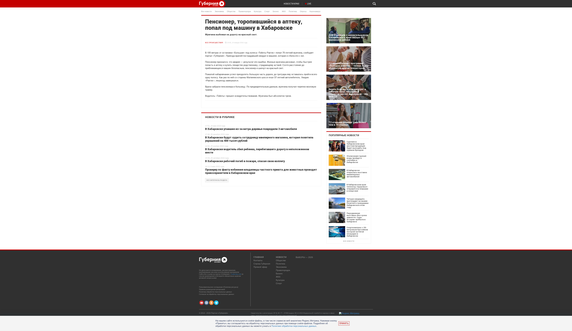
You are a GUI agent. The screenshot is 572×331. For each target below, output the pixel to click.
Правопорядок (244, 11)
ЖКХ (284, 11)
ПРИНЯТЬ (344, 323)
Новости (281, 257)
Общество (231, 11)
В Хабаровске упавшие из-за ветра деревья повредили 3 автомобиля (251, 128)
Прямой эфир (260, 267)
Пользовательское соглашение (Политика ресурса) (218, 287)
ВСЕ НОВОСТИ (348, 241)
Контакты (258, 260)
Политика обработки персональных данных (215, 292)
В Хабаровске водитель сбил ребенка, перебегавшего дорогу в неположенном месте (257, 151)
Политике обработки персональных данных (293, 326)
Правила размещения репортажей (212, 289)
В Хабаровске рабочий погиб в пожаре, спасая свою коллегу (245, 161)
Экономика (219, 11)
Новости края (291, 4)
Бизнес (276, 11)
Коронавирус (315, 11)
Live (309, 4)
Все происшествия (214, 42)
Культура (257, 11)
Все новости (206, 11)
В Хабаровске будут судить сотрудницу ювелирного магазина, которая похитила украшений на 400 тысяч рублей (259, 139)
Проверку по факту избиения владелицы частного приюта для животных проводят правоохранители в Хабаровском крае (261, 171)
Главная (259, 257)
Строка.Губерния (262, 264)
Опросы (303, 11)
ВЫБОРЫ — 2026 (304, 257)
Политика (293, 11)
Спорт (267, 11)
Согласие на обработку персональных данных (216, 294)
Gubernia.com (236, 274)
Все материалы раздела (217, 180)
